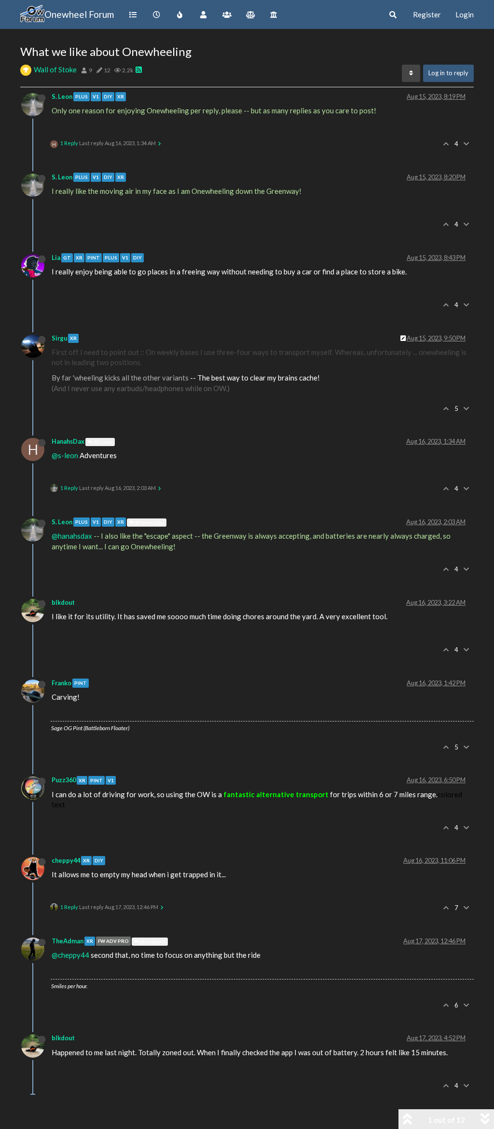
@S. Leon (102, 442)
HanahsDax (68, 441)
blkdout (63, 602)
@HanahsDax (149, 522)
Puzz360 (64, 780)
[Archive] (274, 14)
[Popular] (180, 14)
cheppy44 (66, 860)
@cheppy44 (152, 941)
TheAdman (67, 941)
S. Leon (62, 96)
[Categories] (133, 14)
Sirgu (59, 338)
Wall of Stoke (55, 69)
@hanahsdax (72, 535)
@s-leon (65, 455)
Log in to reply (448, 73)
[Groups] (227, 14)
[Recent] (156, 14)
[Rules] (250, 14)
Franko (61, 683)
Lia (56, 257)
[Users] (203, 14)
